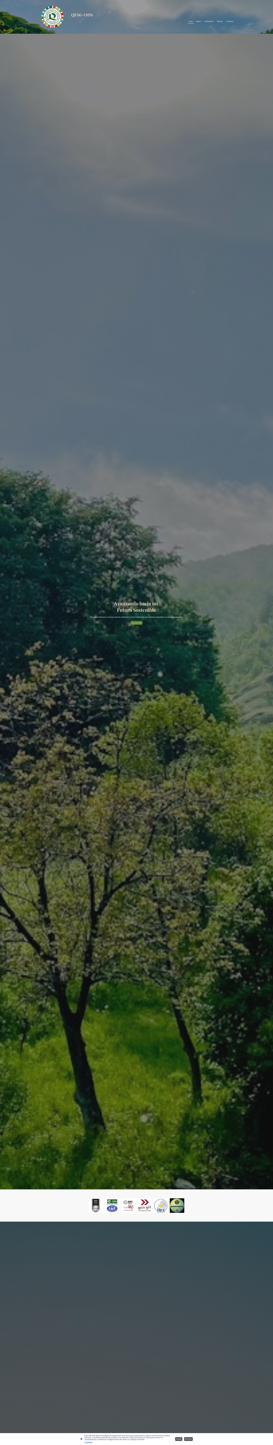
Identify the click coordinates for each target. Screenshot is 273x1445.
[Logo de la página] (53, 17)
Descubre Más (136, 623)
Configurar (88, 1442)
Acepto (178, 1439)
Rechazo (188, 1439)
